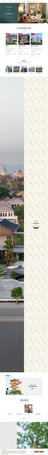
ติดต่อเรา (33, 1)
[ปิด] (47, 451)
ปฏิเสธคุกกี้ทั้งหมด (36, 451)
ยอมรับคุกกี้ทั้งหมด (41, 451)
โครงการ (11, 1)
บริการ (19, 1)
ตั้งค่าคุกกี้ (32, 451)
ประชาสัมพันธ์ (15, 1)
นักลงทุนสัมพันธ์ (29, 1)
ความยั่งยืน (24, 1)
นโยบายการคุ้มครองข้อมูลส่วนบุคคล (21, 453)
